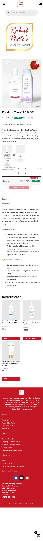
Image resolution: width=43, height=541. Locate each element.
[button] (37, 62)
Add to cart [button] (9, 338)
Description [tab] (6, 199)
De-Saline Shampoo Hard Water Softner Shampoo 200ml (8, 169)
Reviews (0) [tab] (6, 203)
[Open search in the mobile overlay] (21, 13)
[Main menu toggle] (4, 4)
